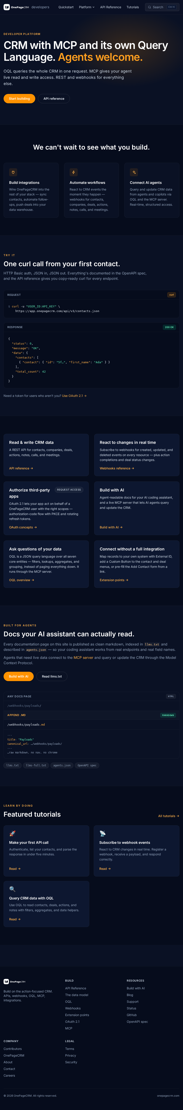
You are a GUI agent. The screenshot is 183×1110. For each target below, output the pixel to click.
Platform (85, 7)
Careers (9, 1075)
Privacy (70, 1055)
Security (71, 1062)
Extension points (77, 1015)
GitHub (132, 1015)
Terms (69, 1049)
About (8, 1062)
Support (133, 1001)
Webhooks (73, 1008)
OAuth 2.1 (72, 1021)
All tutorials (166, 816)
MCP (68, 1028)
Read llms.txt (52, 676)
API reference (54, 98)
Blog (130, 995)
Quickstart (66, 7)
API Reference (110, 7)
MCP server (83, 657)
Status (131, 1008)
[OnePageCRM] (14, 981)
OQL (68, 1001)
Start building (19, 98)
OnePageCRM (14, 1055)
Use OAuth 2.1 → (74, 396)
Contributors (13, 1049)
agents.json (62, 765)
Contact (9, 1069)
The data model (76, 995)
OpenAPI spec (87, 765)
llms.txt (12, 765)
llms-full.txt (36, 765)
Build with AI (18, 676)
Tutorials (133, 7)
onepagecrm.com (168, 1095)
